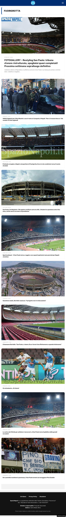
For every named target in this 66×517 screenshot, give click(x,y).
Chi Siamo (23, 496)
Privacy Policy (33, 496)
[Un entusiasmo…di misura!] (33, 369)
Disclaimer (43, 496)
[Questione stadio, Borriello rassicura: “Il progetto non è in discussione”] (33, 282)
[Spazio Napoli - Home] (33, 3)
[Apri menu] (62, 2)
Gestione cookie (61, 515)
